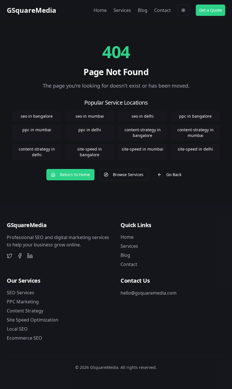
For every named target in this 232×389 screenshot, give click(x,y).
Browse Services (128, 174)
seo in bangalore (37, 116)
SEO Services (20, 292)
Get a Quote (210, 10)
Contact (162, 10)
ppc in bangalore (195, 116)
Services (122, 10)
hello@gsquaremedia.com (149, 293)
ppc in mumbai (36, 129)
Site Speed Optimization (32, 320)
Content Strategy (25, 311)
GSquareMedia (31, 10)
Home (100, 10)
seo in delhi (143, 116)
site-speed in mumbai (142, 149)
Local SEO (17, 329)
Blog (142, 10)
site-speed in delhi (195, 149)
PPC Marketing (23, 302)
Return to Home (75, 174)
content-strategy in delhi (37, 151)
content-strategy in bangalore (142, 132)
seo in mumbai (90, 116)
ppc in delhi (89, 129)
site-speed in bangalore (89, 151)
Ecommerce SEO (24, 338)
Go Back (173, 174)
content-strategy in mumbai (195, 132)
